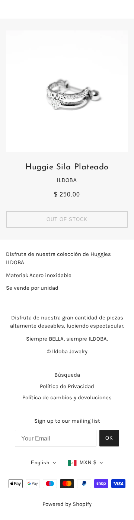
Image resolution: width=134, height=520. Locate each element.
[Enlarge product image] (67, 91)
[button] (43, 463)
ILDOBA (67, 180)
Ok (109, 438)
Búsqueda (67, 374)
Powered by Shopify (67, 504)
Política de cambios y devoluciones (67, 397)
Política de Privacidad (67, 386)
